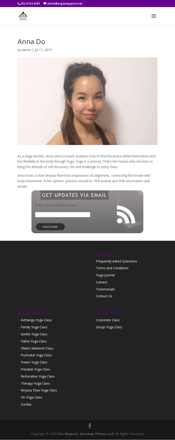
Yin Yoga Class (31, 397)
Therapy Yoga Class (35, 383)
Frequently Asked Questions (116, 261)
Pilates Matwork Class (37, 348)
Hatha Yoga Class (34, 341)
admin (26, 50)
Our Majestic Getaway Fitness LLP (86, 434)
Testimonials (105, 289)
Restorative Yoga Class (38, 376)
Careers (101, 282)
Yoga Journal (105, 275)
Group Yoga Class (109, 327)
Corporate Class (108, 320)
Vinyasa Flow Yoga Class (39, 390)
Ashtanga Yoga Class (36, 320)
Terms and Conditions (112, 268)
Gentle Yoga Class (34, 334)
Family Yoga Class (34, 327)
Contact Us (104, 296)
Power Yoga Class (34, 362)
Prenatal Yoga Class (35, 369)
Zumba (26, 404)
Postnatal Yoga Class (36, 355)
